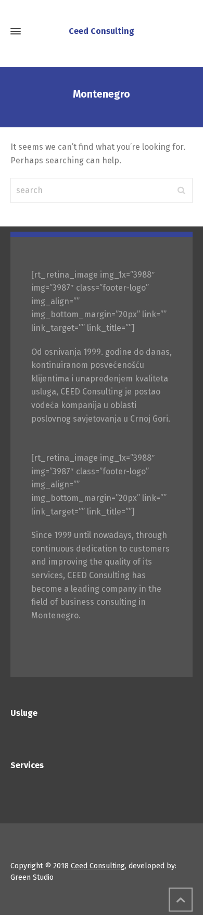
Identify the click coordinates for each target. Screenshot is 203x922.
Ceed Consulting (98, 865)
